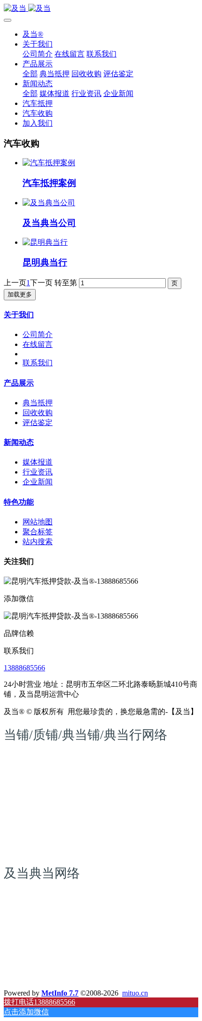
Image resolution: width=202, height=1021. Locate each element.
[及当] (101, 9)
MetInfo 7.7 (59, 993)
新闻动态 (19, 442)
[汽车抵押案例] (49, 163)
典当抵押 (38, 403)
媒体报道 (38, 462)
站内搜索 (38, 542)
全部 (30, 74)
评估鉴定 (38, 422)
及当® (33, 34)
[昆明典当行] (45, 242)
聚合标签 (38, 532)
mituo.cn (135, 993)
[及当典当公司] (49, 203)
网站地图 (38, 522)
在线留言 (38, 344)
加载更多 (20, 294)
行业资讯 (38, 472)
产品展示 (19, 383)
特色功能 (19, 502)
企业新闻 (38, 482)
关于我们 (19, 315)
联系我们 (38, 363)
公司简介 (38, 334)
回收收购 (38, 413)
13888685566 (24, 668)
